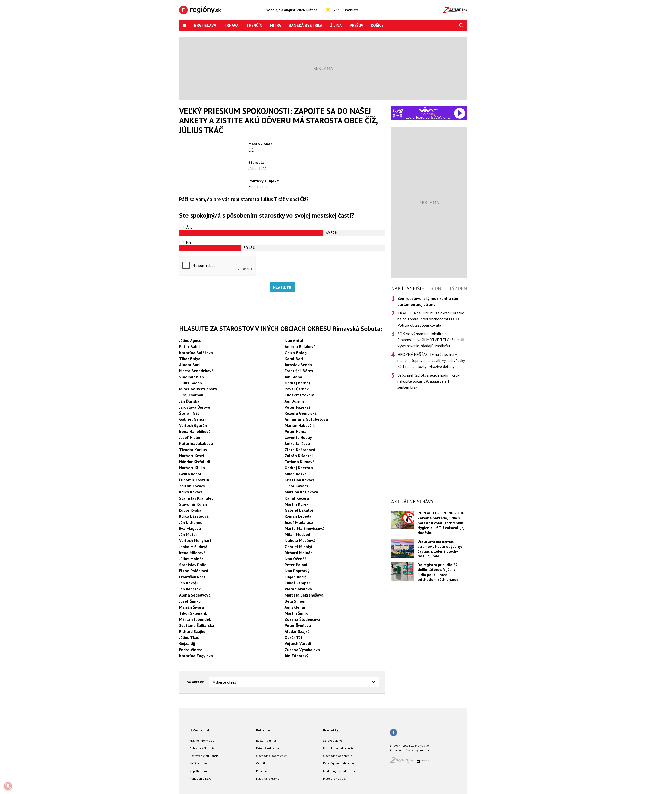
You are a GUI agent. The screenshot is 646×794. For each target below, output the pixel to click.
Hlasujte (282, 287)
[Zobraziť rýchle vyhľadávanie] (461, 25)
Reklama (263, 730)
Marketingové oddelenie (340, 771)
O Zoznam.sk (199, 730)
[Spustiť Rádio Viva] (428, 109)
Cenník (261, 763)
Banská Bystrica (305, 25)
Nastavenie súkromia (204, 756)
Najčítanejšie (407, 288)
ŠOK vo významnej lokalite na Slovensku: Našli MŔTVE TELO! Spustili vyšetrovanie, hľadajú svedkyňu (430, 339)
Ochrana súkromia (202, 748)
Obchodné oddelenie (337, 756)
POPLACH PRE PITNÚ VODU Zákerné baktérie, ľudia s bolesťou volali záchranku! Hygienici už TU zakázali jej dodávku (441, 523)
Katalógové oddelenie (338, 763)
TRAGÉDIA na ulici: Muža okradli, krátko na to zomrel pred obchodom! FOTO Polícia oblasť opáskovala (430, 319)
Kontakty (330, 730)
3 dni (436, 288)
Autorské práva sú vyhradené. (410, 750)
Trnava (231, 25)
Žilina (336, 25)
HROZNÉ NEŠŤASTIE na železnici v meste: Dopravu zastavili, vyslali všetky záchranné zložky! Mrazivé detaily (431, 360)
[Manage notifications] (8, 786)
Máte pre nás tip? (335, 778)
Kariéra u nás (198, 763)
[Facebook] (393, 733)
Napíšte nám (198, 771)
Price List (262, 771)
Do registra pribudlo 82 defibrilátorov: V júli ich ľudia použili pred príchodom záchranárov (438, 572)
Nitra (275, 25)
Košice (377, 25)
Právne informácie (201, 740)
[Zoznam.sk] (403, 762)
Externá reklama (267, 748)
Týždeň (458, 288)
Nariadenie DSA (200, 778)
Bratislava (205, 25)
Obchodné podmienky (271, 756)
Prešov (356, 25)
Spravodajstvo (333, 740)
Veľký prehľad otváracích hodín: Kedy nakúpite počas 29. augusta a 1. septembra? (428, 381)
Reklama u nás (266, 740)
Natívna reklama (267, 778)
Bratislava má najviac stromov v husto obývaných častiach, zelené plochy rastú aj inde (441, 548)
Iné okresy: (194, 682)
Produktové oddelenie (338, 748)
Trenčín (254, 25)
